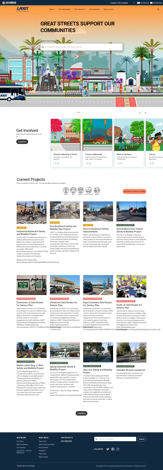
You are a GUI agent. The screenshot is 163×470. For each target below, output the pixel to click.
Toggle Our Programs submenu (71, 10)
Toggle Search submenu (162, 10)
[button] (78, 112)
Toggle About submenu (55, 10)
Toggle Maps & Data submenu (115, 10)
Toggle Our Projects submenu (86, 10)
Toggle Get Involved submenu (101, 10)
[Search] (42, 47)
